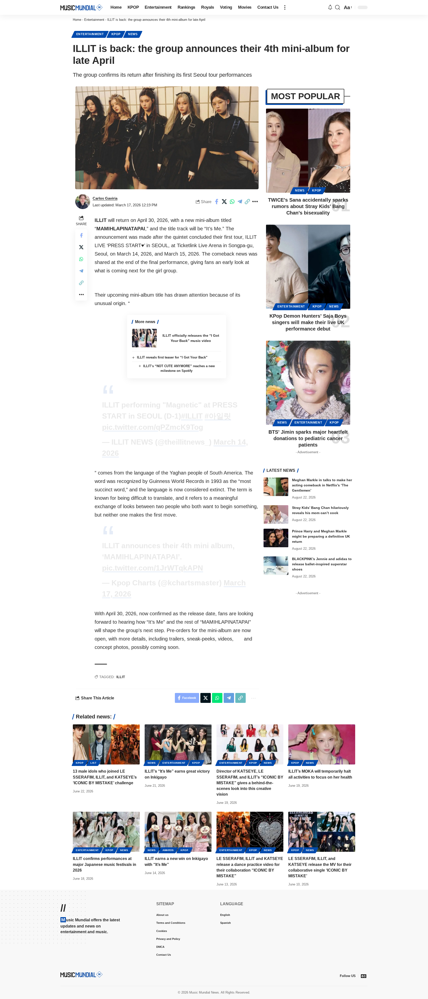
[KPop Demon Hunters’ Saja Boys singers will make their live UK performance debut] (308, 267)
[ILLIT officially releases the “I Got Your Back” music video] (144, 338)
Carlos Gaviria (105, 198)
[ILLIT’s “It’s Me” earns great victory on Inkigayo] (178, 744)
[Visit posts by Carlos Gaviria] (82, 201)
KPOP (116, 34)
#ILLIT (192, 416)
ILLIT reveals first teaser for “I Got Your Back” (172, 357)
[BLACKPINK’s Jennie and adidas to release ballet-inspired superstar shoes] (276, 565)
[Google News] (364, 976)
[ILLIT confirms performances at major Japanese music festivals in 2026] (106, 832)
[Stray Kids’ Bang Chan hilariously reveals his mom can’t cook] (276, 514)
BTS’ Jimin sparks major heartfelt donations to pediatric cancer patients (308, 438)
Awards (168, 850)
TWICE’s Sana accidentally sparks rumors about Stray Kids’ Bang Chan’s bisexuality (308, 206)
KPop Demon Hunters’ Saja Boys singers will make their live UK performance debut (308, 322)
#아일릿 (218, 416)
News (133, 34)
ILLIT (120, 677)
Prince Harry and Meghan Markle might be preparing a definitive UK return (321, 536)
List (93, 762)
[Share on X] (224, 202)
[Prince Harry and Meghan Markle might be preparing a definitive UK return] (276, 538)
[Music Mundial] (81, 7)
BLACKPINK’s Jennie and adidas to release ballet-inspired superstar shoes (322, 564)
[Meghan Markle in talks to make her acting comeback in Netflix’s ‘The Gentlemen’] (276, 486)
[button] (284, 7)
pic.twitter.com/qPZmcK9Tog (152, 427)
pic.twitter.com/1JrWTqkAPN (152, 568)
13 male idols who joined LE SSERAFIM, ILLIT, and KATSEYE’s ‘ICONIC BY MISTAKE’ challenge (105, 777)
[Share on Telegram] (239, 202)
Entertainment (94, 20)
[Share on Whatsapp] (232, 202)
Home (77, 20)
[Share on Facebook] (216, 202)
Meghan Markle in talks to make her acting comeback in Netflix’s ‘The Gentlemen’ (322, 485)
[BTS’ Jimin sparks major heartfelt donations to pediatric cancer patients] (308, 383)
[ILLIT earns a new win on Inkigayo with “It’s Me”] (178, 832)
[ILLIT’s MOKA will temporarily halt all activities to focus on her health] (321, 744)
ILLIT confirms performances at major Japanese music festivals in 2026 (104, 864)
